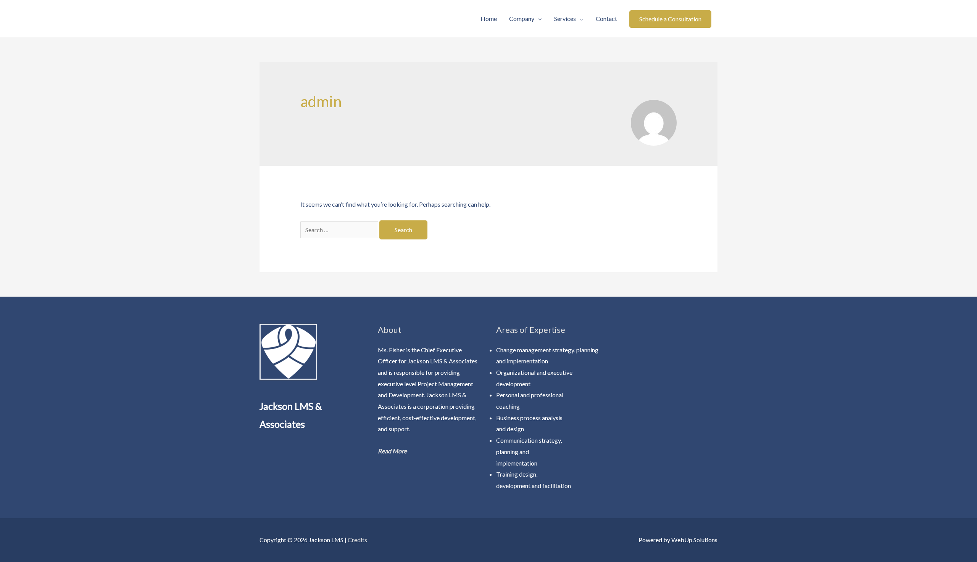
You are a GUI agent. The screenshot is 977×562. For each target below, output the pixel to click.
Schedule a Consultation (670, 18)
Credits (357, 539)
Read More (392, 450)
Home (488, 18)
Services (565, 18)
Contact (606, 18)
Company (521, 18)
